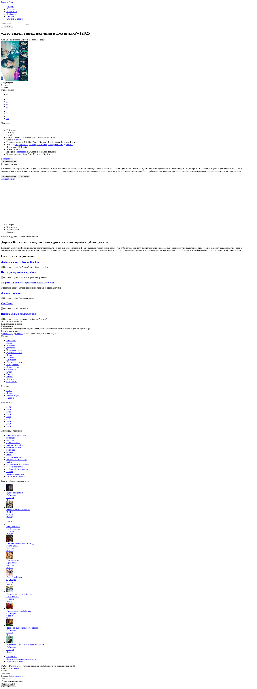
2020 (8, 421)
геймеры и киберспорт (16, 459)
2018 (8, 426)
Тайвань (10, 398)
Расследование (22, 152)
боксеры (10, 440)
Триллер (32, 144)
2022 (8, 416)
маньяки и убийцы (15, 445)
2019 (8, 424)
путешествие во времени (17, 464)
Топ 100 (10, 16)
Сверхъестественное (15, 362)
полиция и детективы (16, 435)
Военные (10, 345)
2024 (8, 412)
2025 (8, 409)
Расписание (11, 11)
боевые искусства (14, 467)
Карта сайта (11, 656)
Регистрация (13, 668)
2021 (8, 419)
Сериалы (10, 9)
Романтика (11, 340)
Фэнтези (10, 379)
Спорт (9, 372)
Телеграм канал (8, 179)
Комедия (10, 357)
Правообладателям (15, 661)
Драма (15, 144)
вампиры (10, 450)
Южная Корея (12, 395)
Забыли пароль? (16, 676)
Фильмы (10, 7)
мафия (9, 462)
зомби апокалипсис (15, 474)
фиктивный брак (14, 447)
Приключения (12, 367)
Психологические (14, 350)
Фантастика (11, 381)
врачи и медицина (14, 457)
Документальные (14, 352)
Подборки (11, 14)
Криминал (42, 144)
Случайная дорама (14, 19)
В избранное (7, 159)
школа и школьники (15, 476)
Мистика (23, 144)
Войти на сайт (8, 684)
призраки (10, 438)
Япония (17, 140)
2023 (8, 414)
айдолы (9, 452)
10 (7, 118)
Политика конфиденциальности (21, 659)
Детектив (68, 144)
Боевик (9, 343)
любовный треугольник (17, 469)
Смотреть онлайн (9, 176)
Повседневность (55, 144)
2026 (8, 407)
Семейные (11, 369)
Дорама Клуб (7, 333)
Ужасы (9, 377)
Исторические (12, 364)
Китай (9, 390)
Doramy (7, 2)
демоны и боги (13, 442)
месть (9, 455)
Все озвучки (24, 176)
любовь (9, 471)
